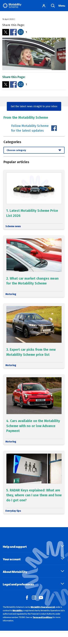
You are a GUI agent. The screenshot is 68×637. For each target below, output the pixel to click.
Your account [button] (12, 559)
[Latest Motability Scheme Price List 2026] (34, 199)
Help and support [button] (15, 546)
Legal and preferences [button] (18, 584)
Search (52, 5)
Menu (61, 5)
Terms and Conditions (42, 617)
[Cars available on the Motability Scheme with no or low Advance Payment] (34, 409)
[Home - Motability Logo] (12, 5)
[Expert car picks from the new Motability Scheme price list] (34, 335)
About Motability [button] (15, 572)
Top (63, 618)
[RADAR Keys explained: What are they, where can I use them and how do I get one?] (34, 482)
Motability (18, 610)
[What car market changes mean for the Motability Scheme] (34, 266)
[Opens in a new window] (5, 32)
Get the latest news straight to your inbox (34, 106)
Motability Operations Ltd (43, 607)
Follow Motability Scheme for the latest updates (30, 128)
